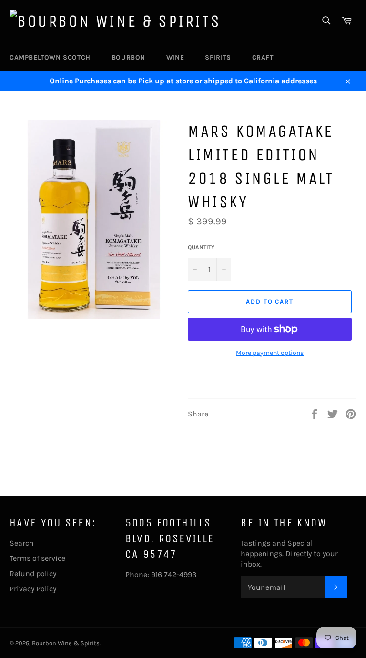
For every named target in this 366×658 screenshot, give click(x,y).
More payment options (270, 353)
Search (22, 542)
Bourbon (128, 57)
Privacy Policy (33, 588)
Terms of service (37, 558)
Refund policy (33, 573)
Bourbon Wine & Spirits (66, 643)
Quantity (201, 247)
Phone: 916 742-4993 (160, 574)
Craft (263, 57)
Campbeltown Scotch (50, 57)
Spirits (218, 57)
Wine (175, 57)
